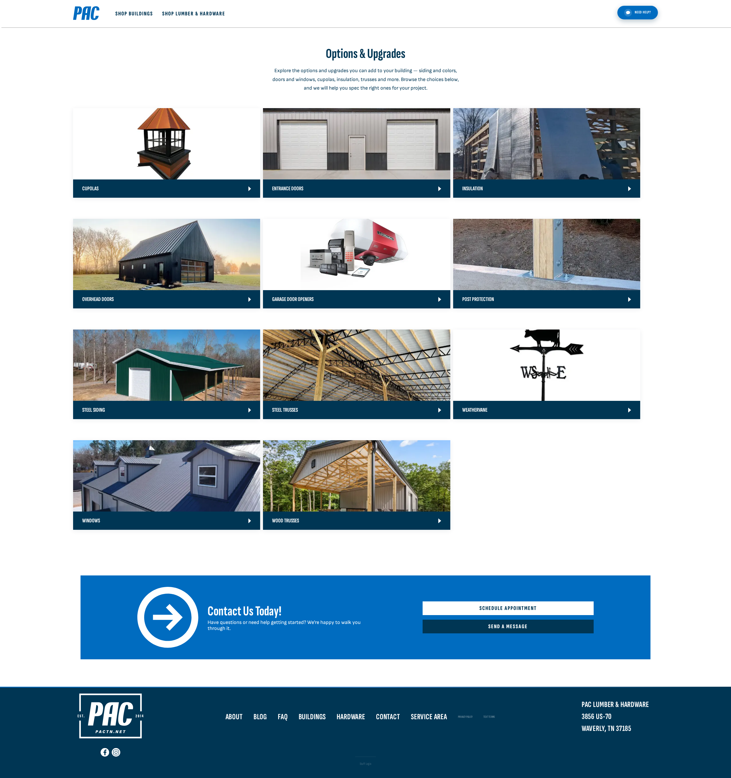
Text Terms (489, 717)
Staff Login (365, 764)
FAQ (283, 717)
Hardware (351, 717)
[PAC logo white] (110, 737)
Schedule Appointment (508, 608)
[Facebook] (105, 750)
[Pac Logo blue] (86, 13)
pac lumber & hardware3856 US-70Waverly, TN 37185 (615, 716)
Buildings (312, 717)
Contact (388, 717)
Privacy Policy (465, 717)
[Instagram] (116, 750)
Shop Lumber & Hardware (193, 13)
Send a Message (508, 626)
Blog (260, 717)
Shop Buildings (134, 13)
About (234, 717)
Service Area (429, 717)
